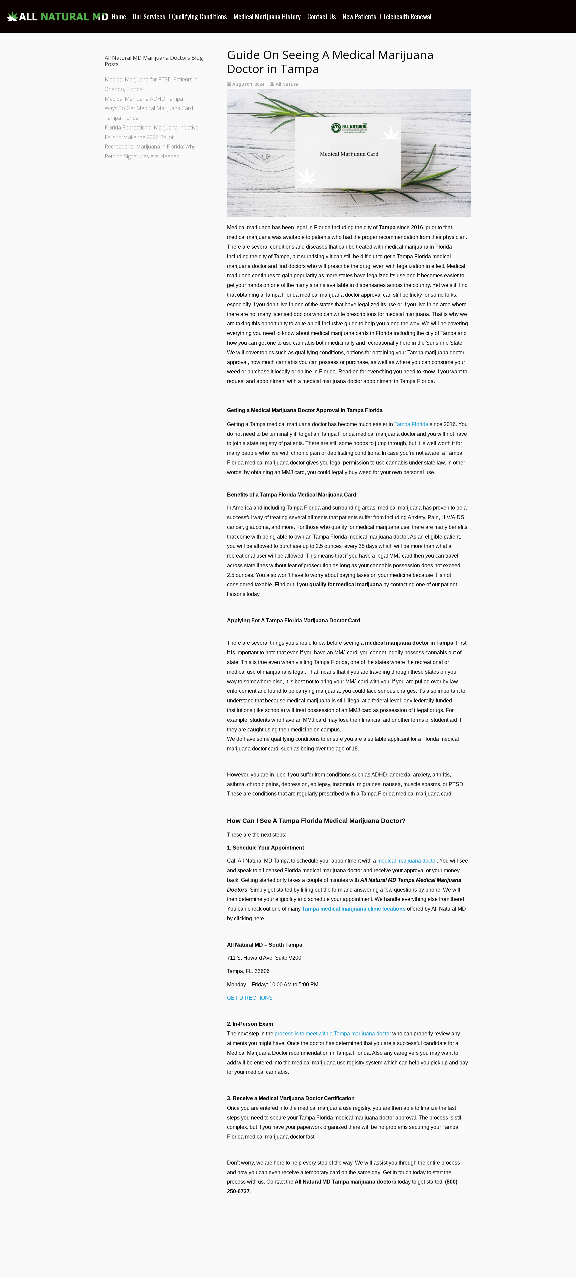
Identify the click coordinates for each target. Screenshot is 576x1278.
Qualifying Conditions (199, 16)
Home (119, 16)
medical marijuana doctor (407, 861)
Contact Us (321, 16)
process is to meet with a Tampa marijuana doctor (333, 1033)
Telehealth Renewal (407, 16)
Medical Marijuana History (267, 16)
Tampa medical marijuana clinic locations (354, 909)
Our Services (149, 16)
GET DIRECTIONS (250, 998)
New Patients (359, 16)
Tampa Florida (411, 424)
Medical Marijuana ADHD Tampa (144, 98)
